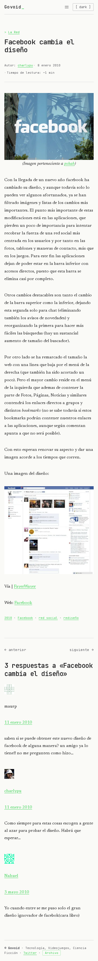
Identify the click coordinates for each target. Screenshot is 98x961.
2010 (8, 618)
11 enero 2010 (18, 722)
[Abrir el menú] (67, 7)
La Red (14, 32)
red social (48, 618)
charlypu (25, 65)
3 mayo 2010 (16, 892)
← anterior (15, 649)
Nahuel (11, 876)
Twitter (30, 953)
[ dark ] (83, 7)
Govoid (12, 7)
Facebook (23, 603)
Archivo (51, 953)
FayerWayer (25, 586)
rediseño (71, 618)
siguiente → (82, 649)
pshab (69, 164)
